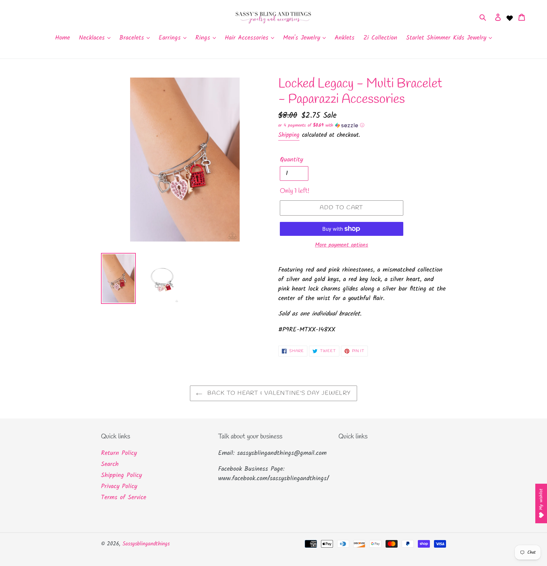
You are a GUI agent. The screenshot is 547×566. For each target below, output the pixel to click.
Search (110, 464)
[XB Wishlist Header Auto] (509, 17)
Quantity (291, 160)
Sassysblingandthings (146, 544)
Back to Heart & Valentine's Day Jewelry (278, 393)
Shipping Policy (121, 475)
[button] (362, 125)
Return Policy (119, 453)
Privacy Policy (119, 486)
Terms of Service (123, 498)
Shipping (288, 135)
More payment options (341, 245)
